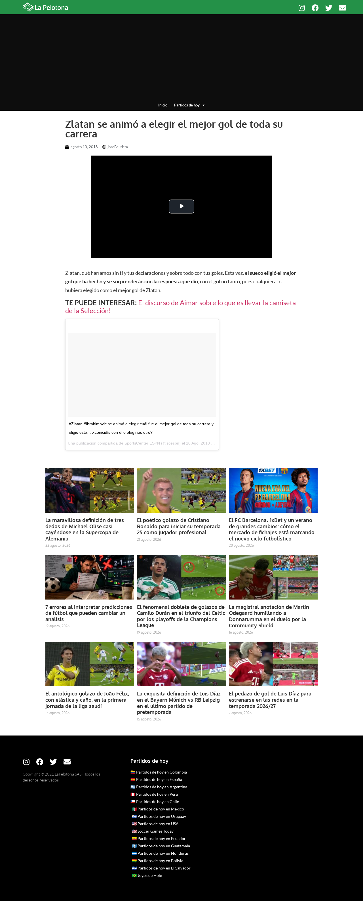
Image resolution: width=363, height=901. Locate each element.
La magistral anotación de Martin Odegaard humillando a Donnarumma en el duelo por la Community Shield (269, 616)
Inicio (162, 105)
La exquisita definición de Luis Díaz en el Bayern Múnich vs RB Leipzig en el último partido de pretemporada (179, 702)
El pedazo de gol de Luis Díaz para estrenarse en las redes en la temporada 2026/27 (270, 699)
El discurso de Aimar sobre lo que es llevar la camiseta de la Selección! (180, 306)
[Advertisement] (181, 59)
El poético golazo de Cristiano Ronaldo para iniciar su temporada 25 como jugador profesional (179, 526)
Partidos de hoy (187, 105)
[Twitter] (328, 7)
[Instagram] (301, 7)
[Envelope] (342, 7)
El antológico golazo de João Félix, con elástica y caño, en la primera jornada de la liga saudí (87, 699)
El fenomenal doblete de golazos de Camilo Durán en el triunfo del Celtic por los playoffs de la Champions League (181, 616)
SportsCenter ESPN (142, 443)
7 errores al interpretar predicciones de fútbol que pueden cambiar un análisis (88, 613)
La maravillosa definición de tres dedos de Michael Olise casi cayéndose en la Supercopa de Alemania (84, 529)
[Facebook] (315, 7)
